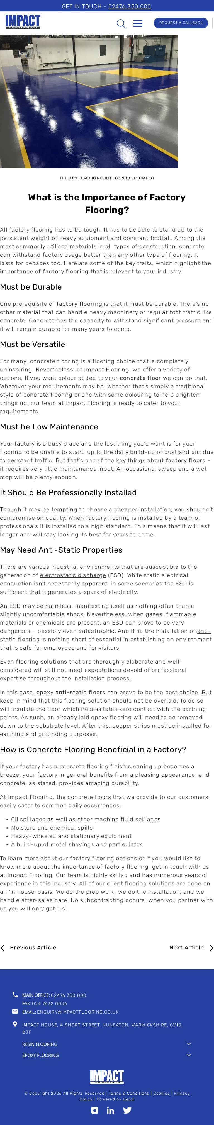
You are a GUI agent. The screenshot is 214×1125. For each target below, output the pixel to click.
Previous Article (33, 948)
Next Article (186, 948)
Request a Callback (181, 23)
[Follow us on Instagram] (94, 1112)
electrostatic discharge (73, 576)
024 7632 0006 (49, 1004)
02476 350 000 (129, 7)
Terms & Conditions (129, 1094)
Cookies (162, 1094)
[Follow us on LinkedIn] (110, 1112)
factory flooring (31, 230)
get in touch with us (181, 867)
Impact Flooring (106, 370)
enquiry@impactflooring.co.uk (78, 1012)
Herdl (128, 1099)
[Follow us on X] (127, 1112)
